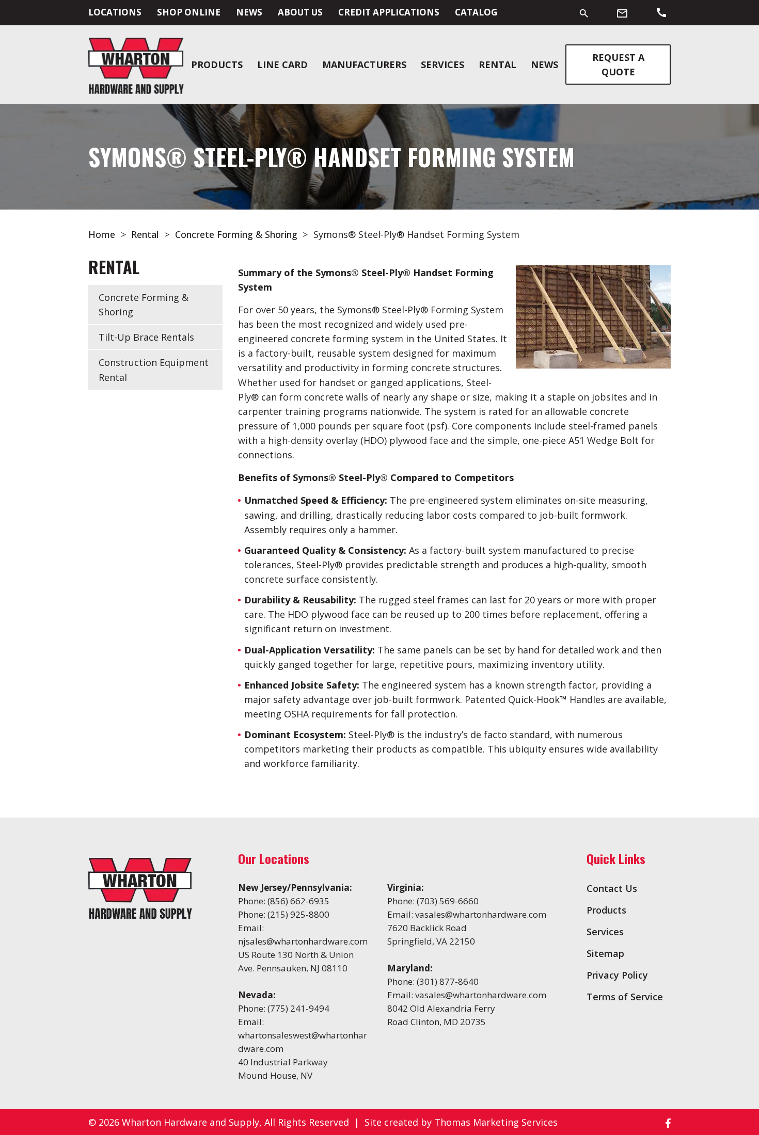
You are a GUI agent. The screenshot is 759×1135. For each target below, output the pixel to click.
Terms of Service (625, 996)
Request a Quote (618, 64)
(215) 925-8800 (298, 914)
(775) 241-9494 (298, 1008)
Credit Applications (388, 12)
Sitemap (605, 953)
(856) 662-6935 (298, 901)
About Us (300, 12)
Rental (497, 64)
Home (101, 234)
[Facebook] (668, 1122)
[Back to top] (724, 1100)
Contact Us (612, 888)
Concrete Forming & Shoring (236, 234)
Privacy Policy (617, 975)
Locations (114, 12)
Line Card (282, 64)
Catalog (476, 12)
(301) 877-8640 (448, 981)
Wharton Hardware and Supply (190, 1122)
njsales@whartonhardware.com (303, 941)
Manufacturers (364, 64)
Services (442, 64)
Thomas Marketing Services (496, 1122)
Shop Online (188, 12)
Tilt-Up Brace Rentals (146, 337)
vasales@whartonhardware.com (480, 914)
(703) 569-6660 (448, 901)
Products (217, 64)
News (249, 12)
